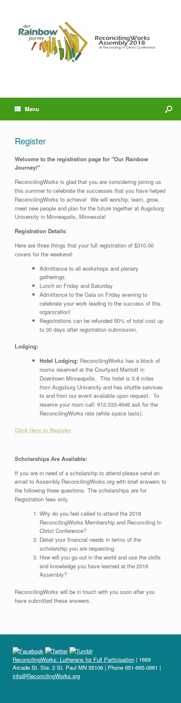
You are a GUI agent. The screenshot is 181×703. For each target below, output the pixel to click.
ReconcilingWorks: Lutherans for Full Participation (73, 659)
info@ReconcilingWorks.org (46, 676)
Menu (32, 109)
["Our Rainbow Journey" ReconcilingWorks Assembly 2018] (90, 42)
